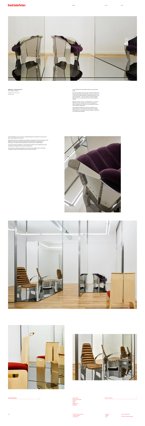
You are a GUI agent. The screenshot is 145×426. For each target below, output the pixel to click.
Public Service (75, 403)
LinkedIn (106, 415)
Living (73, 402)
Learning (74, 400)
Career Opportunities (125, 414)
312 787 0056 (75, 416)
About (122, 5)
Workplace (74, 404)
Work (73, 5)
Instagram (107, 414)
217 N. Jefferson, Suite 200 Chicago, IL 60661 (78, 415)
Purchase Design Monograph (127, 416)
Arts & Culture (75, 398)
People (106, 5)
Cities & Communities (76, 399)
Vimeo (106, 416)
